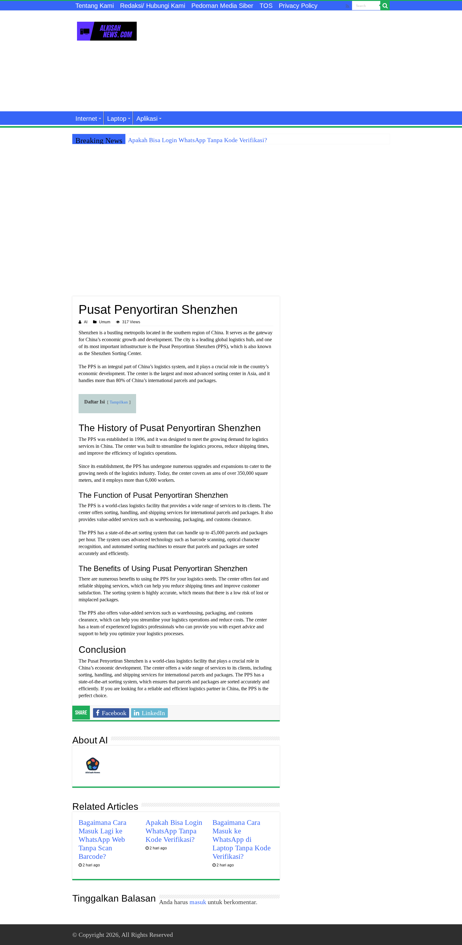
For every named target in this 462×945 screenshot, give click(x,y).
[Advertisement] (270, 61)
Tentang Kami (94, 5)
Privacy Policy (298, 5)
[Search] (385, 5)
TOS (266, 5)
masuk (198, 901)
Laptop (116, 118)
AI (85, 322)
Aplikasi (146, 118)
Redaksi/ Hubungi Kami (152, 5)
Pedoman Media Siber (222, 5)
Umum (104, 322)
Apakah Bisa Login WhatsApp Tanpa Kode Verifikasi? (197, 139)
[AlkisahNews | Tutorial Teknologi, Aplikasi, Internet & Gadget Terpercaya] (107, 29)
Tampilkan (119, 402)
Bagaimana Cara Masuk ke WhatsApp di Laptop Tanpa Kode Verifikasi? (241, 839)
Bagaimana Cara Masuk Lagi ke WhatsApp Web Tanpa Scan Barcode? (102, 839)
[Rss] (347, 6)
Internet (86, 118)
